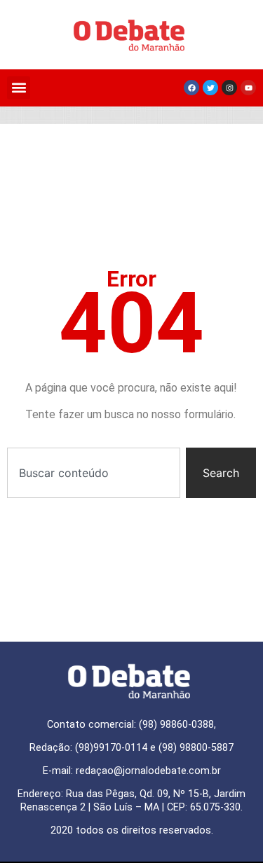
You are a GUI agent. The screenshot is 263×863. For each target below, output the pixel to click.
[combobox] (93, 473)
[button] (18, 87)
